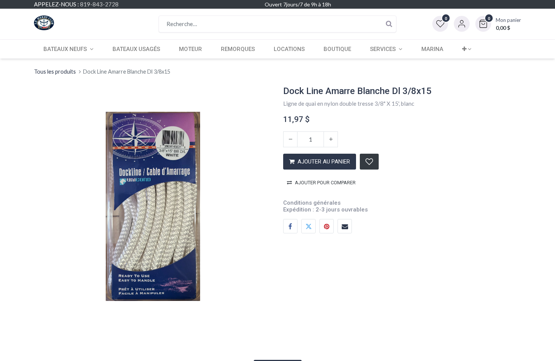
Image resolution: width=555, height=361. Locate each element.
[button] (498, 24)
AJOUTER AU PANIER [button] (324, 161)
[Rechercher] (388, 23)
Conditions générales (312, 202)
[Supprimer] (290, 139)
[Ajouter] (331, 139)
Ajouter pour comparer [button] (325, 182)
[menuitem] (136, 49)
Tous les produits (55, 71)
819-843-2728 (99, 4)
